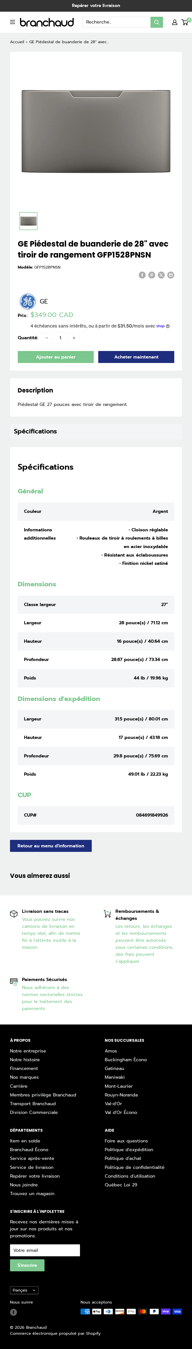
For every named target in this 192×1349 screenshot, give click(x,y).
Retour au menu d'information (51, 845)
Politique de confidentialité (134, 1167)
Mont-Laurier (119, 1086)
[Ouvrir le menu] (12, 22)
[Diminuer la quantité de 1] (47, 338)
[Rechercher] (156, 22)
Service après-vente (32, 1158)
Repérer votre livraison (96, 5)
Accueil (17, 42)
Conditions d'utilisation (130, 1176)
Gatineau (114, 1068)
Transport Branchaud (33, 1103)
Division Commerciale (34, 1112)
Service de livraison (32, 1167)
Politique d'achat (123, 1158)
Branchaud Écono (29, 1149)
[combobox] (116, 22)
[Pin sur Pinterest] (151, 275)
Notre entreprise (28, 1050)
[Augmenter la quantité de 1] (74, 338)
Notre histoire (25, 1059)
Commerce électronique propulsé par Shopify (55, 1334)
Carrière (19, 1086)
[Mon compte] (174, 22)
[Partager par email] (170, 275)
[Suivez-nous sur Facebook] (13, 1312)
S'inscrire (27, 1265)
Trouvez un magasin (32, 1193)
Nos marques (24, 1077)
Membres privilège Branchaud (43, 1094)
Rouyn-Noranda (121, 1094)
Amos (111, 1050)
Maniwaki (115, 1077)
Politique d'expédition (129, 1149)
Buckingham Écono (126, 1059)
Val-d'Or (113, 1103)
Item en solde (25, 1140)
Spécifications (35, 431)
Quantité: (28, 337)
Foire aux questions (126, 1140)
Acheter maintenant (136, 356)
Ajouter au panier (56, 356)
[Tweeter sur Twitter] (161, 275)
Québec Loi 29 (121, 1184)
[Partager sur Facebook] (142, 275)
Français (20, 1290)
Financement (24, 1068)
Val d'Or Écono (121, 1112)
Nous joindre (24, 1184)
